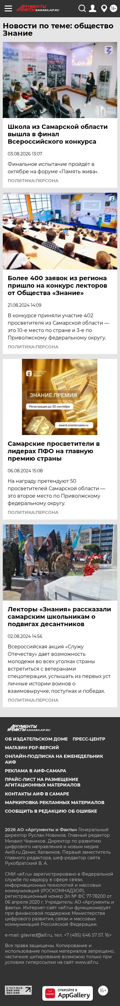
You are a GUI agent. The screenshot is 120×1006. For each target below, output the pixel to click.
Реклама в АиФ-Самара (35, 771)
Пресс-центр (89, 739)
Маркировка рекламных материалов (54, 802)
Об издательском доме (36, 739)
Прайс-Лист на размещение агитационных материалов (42, 782)
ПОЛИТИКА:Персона (33, 181)
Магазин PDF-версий (32, 747)
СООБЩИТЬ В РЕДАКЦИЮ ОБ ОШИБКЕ (51, 811)
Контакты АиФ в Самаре (37, 794)
